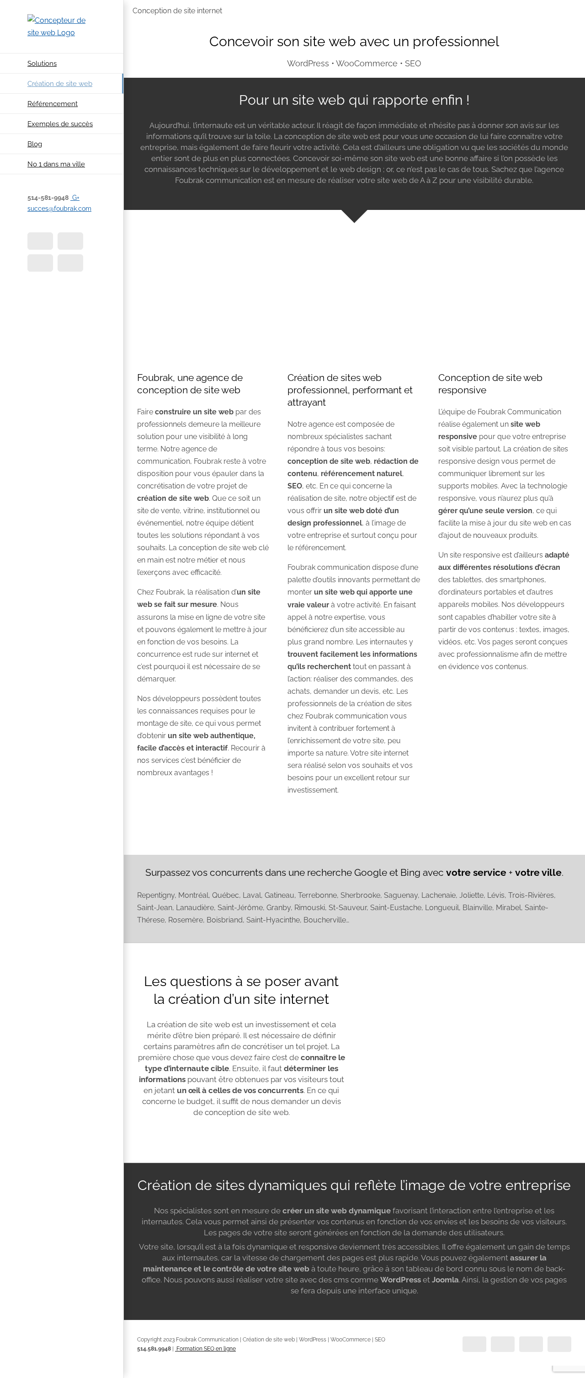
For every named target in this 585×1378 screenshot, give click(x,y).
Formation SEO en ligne (205, 1349)
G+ (75, 197)
